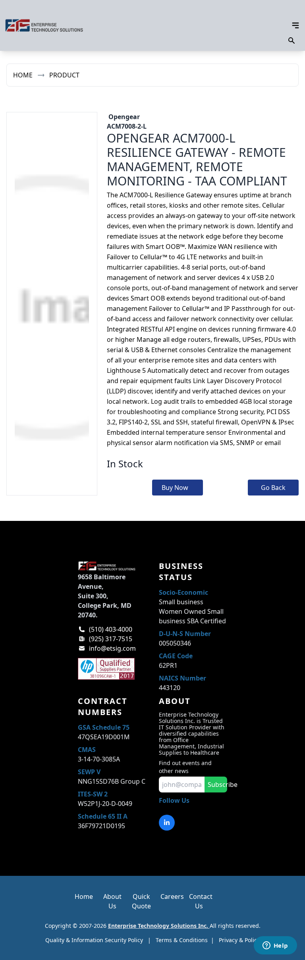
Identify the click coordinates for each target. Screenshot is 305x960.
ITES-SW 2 (93, 794)
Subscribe (217, 784)
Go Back (273, 487)
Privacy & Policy (239, 940)
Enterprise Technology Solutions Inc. (159, 925)
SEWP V (89, 771)
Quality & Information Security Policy (94, 940)
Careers (172, 896)
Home (23, 75)
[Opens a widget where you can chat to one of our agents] (275, 946)
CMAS (87, 749)
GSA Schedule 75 (103, 727)
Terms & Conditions (182, 940)
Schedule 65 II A (102, 816)
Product (64, 75)
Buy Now (175, 487)
